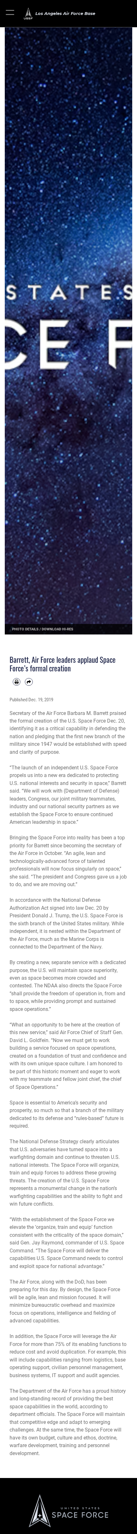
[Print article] (16, 682)
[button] (10, 13)
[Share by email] (28, 682)
